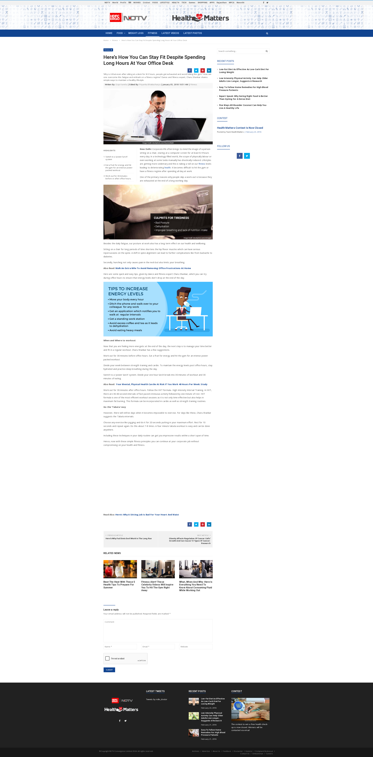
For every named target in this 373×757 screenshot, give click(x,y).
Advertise (206, 751)
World (115, 2)
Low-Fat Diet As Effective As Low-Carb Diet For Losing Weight (213, 701)
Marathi (240, 2)
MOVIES (136, 2)
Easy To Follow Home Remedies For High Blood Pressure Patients (213, 732)
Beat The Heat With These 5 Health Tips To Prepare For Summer (119, 584)
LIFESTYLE (165, 2)
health (167, 167)
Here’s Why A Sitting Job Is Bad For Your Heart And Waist (147, 514)
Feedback (227, 751)
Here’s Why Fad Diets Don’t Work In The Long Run (129, 538)
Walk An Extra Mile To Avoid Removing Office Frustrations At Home (153, 268)
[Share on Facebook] (190, 70)
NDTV (107, 2)
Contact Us (244, 753)
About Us (216, 751)
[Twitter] (267, 2)
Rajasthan (222, 2)
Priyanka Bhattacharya (149, 84)
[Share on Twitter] (196, 70)
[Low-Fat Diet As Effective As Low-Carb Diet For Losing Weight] (194, 702)
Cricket (146, 2)
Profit (123, 2)
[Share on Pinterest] (202, 70)
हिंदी (130, 2)
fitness (202, 163)
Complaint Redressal (264, 751)
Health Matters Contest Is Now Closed (240, 127)
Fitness (107, 50)
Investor (249, 751)
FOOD (155, 2)
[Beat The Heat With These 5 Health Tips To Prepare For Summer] (120, 569)
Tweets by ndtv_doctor (156, 699)
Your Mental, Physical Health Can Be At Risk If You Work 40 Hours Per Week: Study (161, 384)
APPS (212, 2)
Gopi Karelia (121, 84)
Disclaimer (238, 751)
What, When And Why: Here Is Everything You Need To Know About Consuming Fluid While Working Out (195, 586)
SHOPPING (202, 2)
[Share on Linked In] (209, 70)
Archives (195, 751)
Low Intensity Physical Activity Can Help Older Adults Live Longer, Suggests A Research (212, 717)
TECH (184, 2)
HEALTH (175, 2)
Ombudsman (257, 753)
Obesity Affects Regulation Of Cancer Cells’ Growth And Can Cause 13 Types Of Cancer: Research (190, 540)
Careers (269, 753)
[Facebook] (263, 2)
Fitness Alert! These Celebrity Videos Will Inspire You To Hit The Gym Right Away (157, 586)
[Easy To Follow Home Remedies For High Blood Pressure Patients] (194, 733)
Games (192, 2)
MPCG (231, 2)
